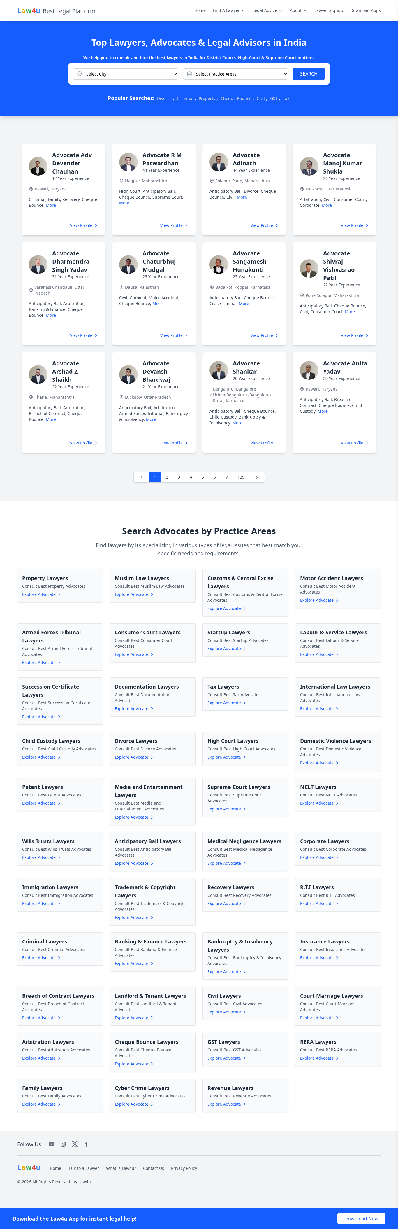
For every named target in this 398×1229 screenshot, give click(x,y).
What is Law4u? (121, 1168)
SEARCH (309, 74)
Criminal (185, 98)
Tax (286, 98)
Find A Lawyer (226, 10)
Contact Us (153, 1168)
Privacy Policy (184, 1168)
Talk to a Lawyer (83, 1168)
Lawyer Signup (328, 10)
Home (200, 10)
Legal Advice (265, 10)
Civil (261, 98)
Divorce (164, 98)
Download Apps (365, 10)
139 (240, 477)
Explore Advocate (39, 594)
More (51, 205)
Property (207, 98)
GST (274, 98)
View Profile (81, 225)
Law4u (84, 1181)
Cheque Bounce (236, 98)
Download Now (361, 1218)
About (296, 10)
